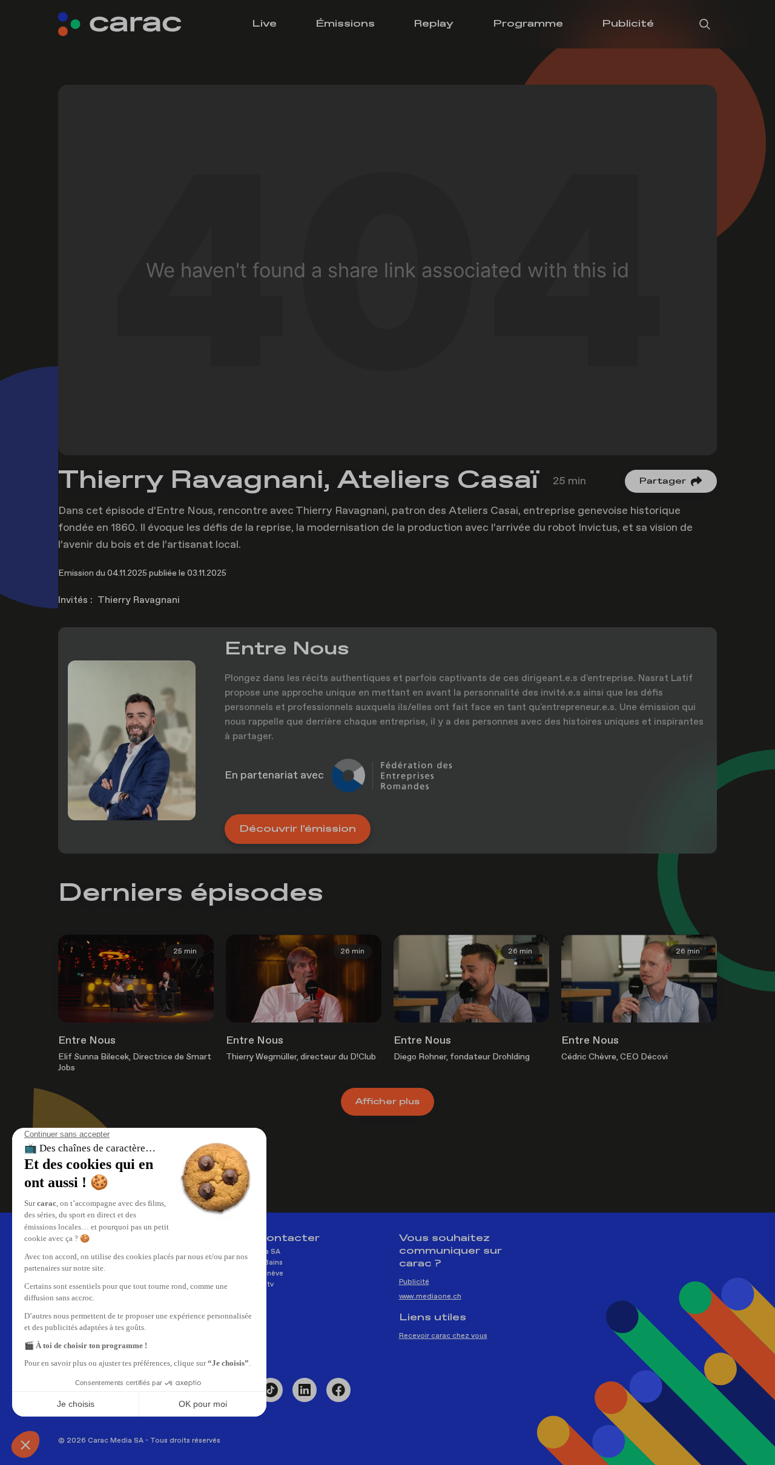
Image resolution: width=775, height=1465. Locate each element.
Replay (433, 24)
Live (264, 24)
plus (387, 1101)
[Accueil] (128, 24)
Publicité (628, 24)
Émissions (345, 24)
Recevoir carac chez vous (443, 1336)
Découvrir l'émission (297, 829)
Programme (528, 24)
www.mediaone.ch (430, 1297)
